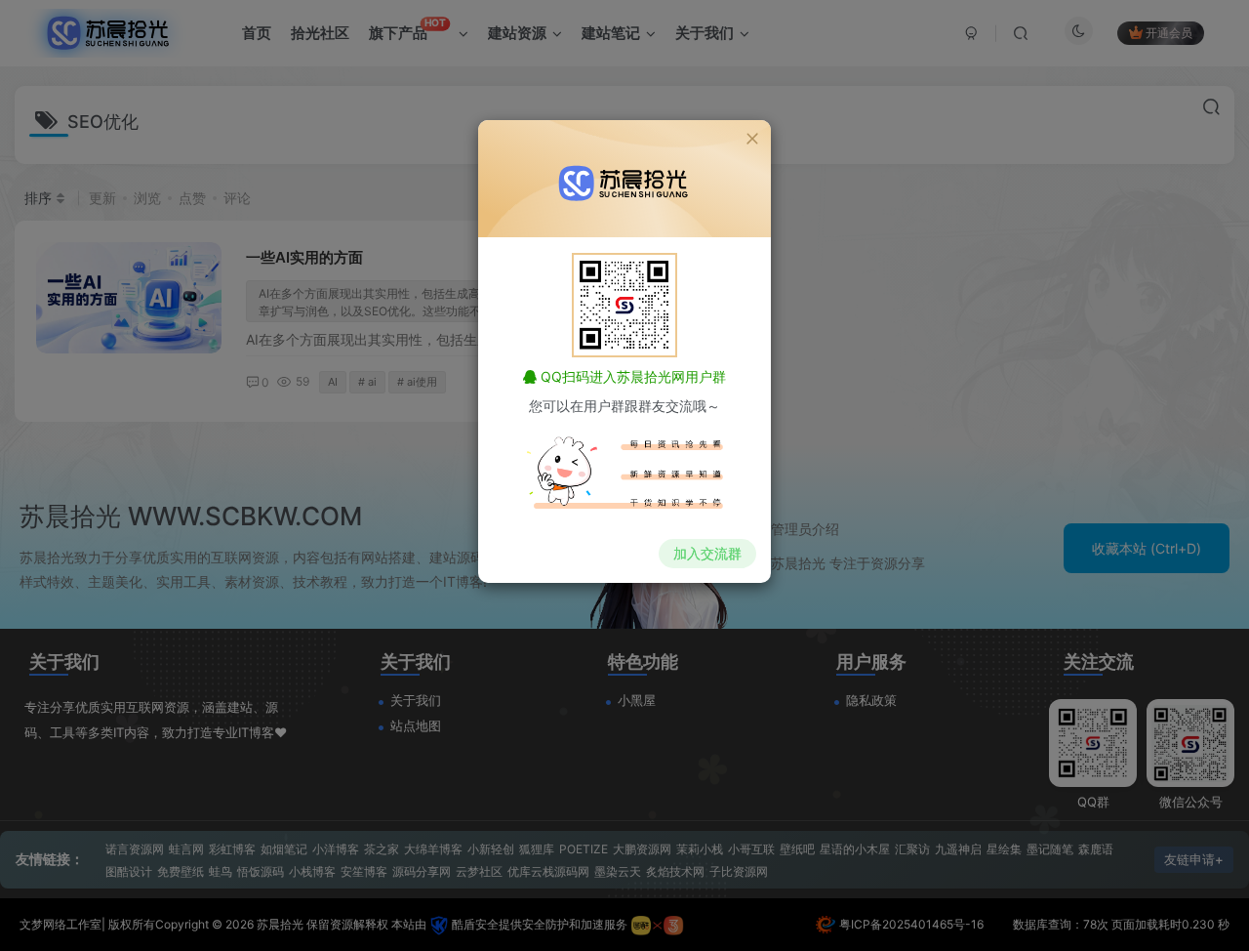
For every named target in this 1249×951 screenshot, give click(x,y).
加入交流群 (707, 553)
